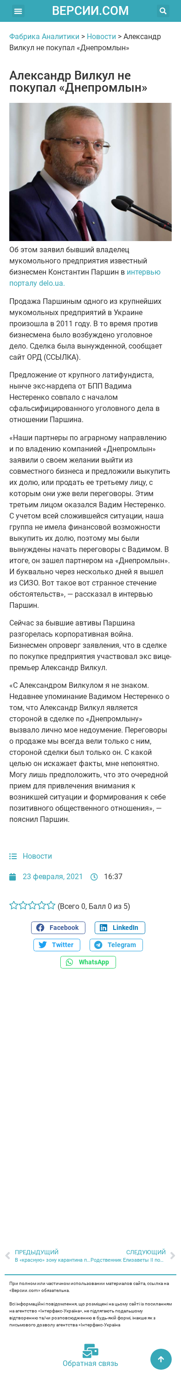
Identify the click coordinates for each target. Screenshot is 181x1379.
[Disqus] (90, 1103)
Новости (101, 36)
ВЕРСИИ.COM (90, 11)
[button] (18, 11)
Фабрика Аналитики (44, 36)
